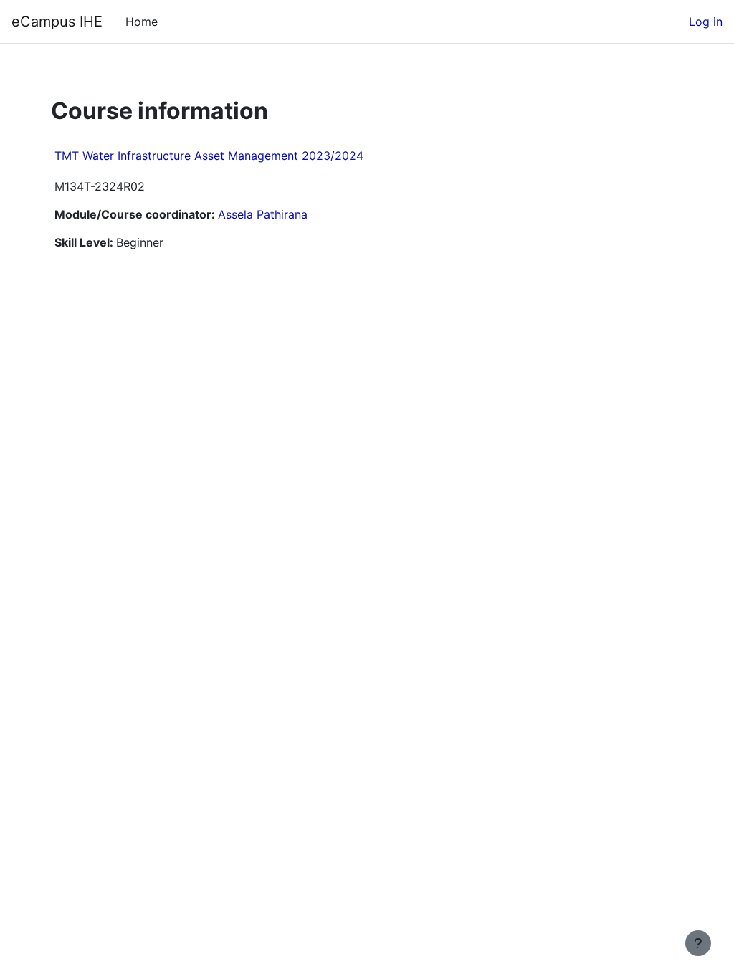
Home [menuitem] (141, 21)
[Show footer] (698, 943)
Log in (706, 21)
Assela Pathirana (263, 214)
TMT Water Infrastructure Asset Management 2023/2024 (208, 155)
